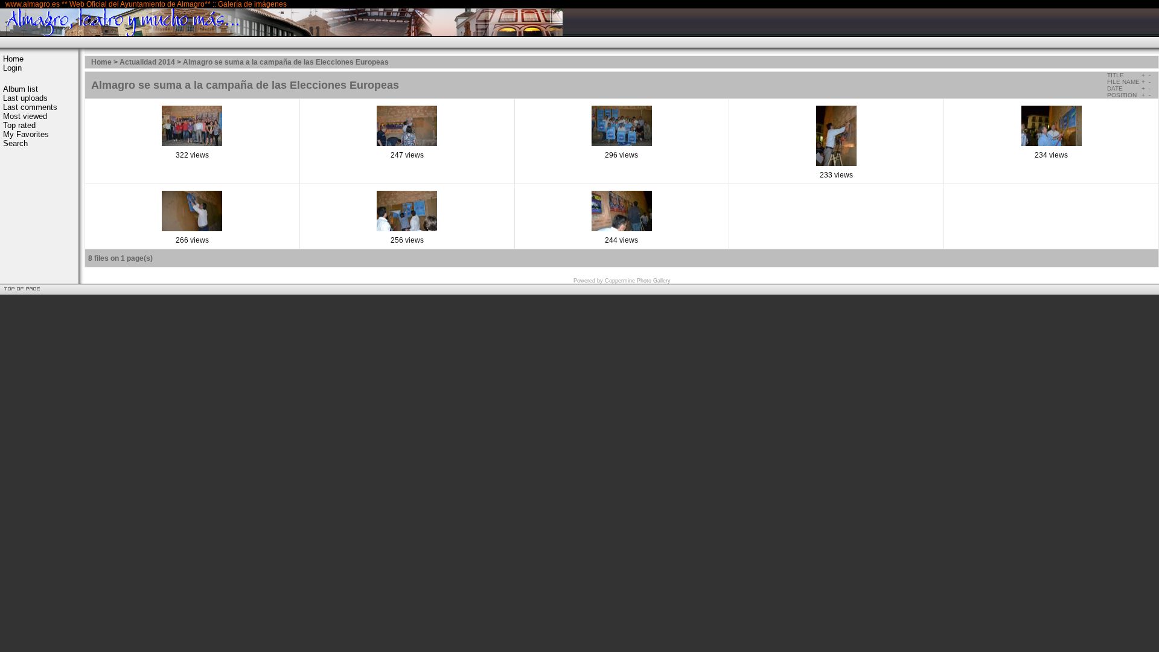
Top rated (19, 125)
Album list (20, 89)
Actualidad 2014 (147, 62)
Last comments (30, 107)
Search (15, 143)
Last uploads (25, 98)
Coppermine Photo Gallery (638, 281)
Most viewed (25, 116)
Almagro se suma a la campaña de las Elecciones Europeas (286, 62)
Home (13, 58)
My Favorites (26, 134)
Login (12, 67)
